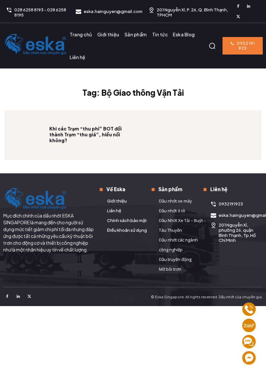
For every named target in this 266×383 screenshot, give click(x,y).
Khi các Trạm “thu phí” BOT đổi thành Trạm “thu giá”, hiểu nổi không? (85, 134)
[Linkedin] (248, 6)
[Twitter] (238, 16)
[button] (212, 46)
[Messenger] (249, 358)
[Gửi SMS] (249, 341)
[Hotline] (249, 309)
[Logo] (35, 44)
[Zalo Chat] (249, 325)
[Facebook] (238, 6)
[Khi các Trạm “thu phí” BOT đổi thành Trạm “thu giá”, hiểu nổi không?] (26, 134)
